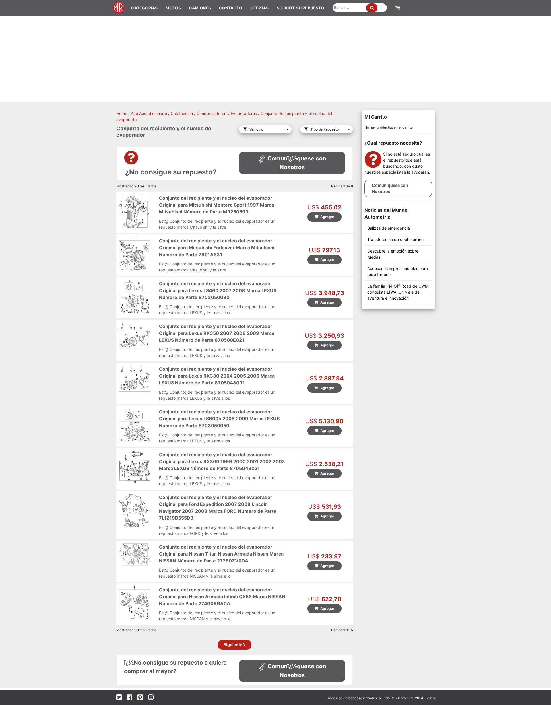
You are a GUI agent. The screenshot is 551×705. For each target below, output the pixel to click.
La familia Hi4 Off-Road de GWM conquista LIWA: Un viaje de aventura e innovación (397, 291)
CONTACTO (230, 7)
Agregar (326, 217)
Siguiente (233, 644)
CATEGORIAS (144, 7)
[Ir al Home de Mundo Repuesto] (118, 7)
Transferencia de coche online (395, 239)
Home (121, 113)
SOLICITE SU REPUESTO (300, 7)
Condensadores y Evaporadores (227, 113)
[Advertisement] (275, 59)
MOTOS (173, 7)
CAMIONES (200, 7)
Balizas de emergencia (388, 228)
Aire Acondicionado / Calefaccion (162, 113)
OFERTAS (259, 7)
